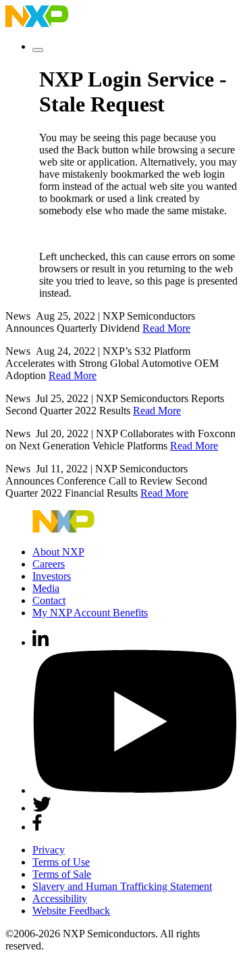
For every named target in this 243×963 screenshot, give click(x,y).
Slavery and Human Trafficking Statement (122, 886)
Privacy (48, 850)
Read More (166, 328)
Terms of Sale (61, 874)
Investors (51, 576)
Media (45, 588)
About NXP (58, 552)
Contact (48, 600)
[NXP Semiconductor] (36, 23)
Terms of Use (61, 862)
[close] (37, 50)
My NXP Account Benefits (90, 612)
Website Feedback (71, 910)
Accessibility (59, 898)
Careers (48, 564)
